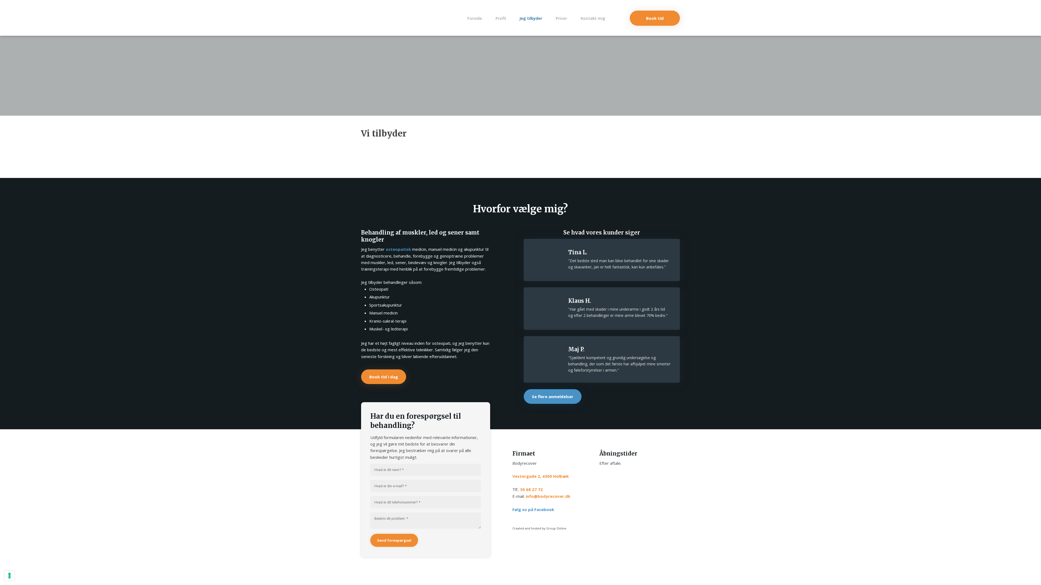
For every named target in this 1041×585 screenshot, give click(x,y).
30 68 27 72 (531, 489)
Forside (474, 18)
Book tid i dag (383, 376)
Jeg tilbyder (531, 18)
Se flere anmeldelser (552, 396)
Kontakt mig (593, 18)
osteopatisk (398, 249)
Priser (561, 18)
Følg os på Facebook (533, 509)
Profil (501, 18)
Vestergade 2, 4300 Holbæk (540, 476)
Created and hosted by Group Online (539, 528)
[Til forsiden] (374, 17)
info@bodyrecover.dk (548, 496)
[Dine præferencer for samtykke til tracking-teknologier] (9, 575)
